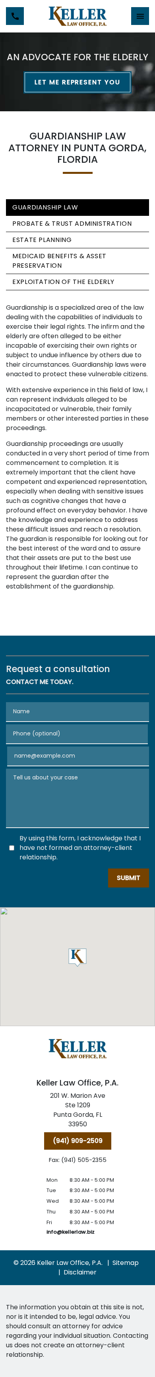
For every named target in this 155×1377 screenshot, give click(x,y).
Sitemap (125, 1262)
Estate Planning (42, 239)
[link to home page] (77, 16)
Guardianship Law (45, 207)
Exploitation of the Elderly (63, 281)
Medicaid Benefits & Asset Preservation (59, 260)
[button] (78, 957)
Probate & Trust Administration (72, 223)
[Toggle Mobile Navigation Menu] (140, 16)
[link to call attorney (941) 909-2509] (15, 16)
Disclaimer (80, 1272)
